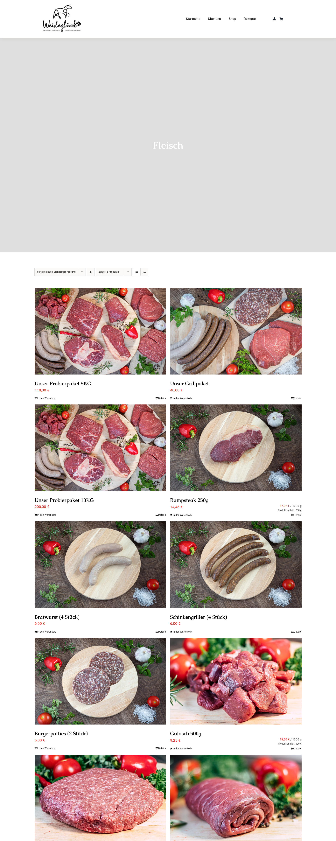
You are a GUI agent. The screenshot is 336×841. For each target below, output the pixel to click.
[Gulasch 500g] (236, 681)
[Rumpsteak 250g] (236, 447)
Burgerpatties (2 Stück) (61, 733)
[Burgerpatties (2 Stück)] (100, 681)
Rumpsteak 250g (189, 500)
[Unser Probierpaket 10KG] (100, 447)
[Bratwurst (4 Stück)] (100, 564)
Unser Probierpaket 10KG (64, 500)
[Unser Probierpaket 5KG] (100, 331)
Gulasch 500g (185, 733)
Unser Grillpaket (189, 383)
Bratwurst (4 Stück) (57, 617)
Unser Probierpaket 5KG (63, 383)
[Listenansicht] (144, 272)
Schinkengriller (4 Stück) (198, 617)
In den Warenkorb (46, 398)
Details (162, 398)
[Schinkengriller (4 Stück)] (236, 564)
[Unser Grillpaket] (236, 331)
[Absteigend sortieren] (90, 272)
